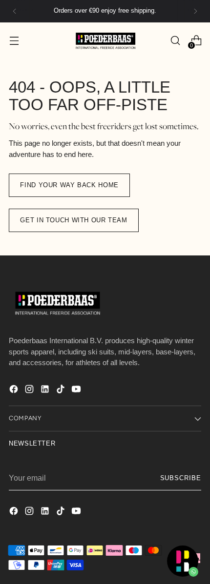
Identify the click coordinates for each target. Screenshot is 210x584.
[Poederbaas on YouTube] (77, 390)
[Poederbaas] (105, 40)
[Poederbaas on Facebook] (15, 390)
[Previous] (14, 11)
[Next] (195, 11)
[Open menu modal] (14, 41)
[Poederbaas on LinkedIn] (46, 390)
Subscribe (181, 478)
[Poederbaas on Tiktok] (61, 390)
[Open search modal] (175, 41)
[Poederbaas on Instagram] (30, 390)
